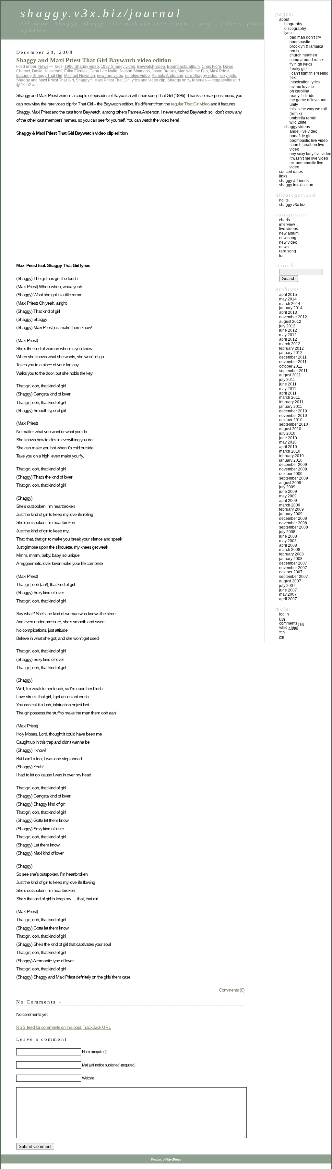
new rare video (110, 75)
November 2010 (293, 415)
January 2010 (290, 460)
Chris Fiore (211, 66)
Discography (295, 28)
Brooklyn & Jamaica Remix (306, 48)
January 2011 (290, 406)
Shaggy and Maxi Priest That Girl (45, 80)
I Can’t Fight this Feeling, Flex (309, 75)
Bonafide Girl (301, 136)
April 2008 (288, 545)
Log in (284, 614)
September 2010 (293, 424)
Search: (285, 265)
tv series (199, 80)
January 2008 (290, 558)
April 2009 (288, 500)
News (43, 66)
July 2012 (287, 326)
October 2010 (290, 420)
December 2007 (293, 563)
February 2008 (291, 554)
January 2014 (290, 308)
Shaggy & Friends (294, 180)
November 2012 (293, 317)
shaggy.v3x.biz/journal (101, 13)
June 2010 (288, 438)
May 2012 (288, 335)
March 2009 (289, 505)
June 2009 (288, 491)
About (284, 19)
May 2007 (288, 594)
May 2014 (288, 299)
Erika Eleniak (76, 71)
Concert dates (291, 171)
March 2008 (289, 549)
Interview (287, 224)
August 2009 (290, 483)
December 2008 (293, 518)
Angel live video (303, 131)
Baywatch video (151, 66)
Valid (288, 627)
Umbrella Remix (303, 118)
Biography (293, 24)
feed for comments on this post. (49, 1027)
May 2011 (287, 388)
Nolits (284, 200)
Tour (282, 255)
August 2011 (290, 375)
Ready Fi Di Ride (302, 95)
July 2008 (287, 532)
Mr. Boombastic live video (306, 165)
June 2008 (288, 536)
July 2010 (287, 433)
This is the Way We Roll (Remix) (308, 111)
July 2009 (287, 487)
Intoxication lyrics (305, 82)
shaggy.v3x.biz (292, 204)
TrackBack (97, 1027)
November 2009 (293, 469)
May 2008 (288, 541)
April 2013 (288, 312)
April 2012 (288, 339)
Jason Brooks (164, 71)
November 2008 (293, 523)
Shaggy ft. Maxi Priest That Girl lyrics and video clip (120, 80)
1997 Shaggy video (118, 66)
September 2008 (293, 527)
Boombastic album (183, 66)
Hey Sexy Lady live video (310, 154)
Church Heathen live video (307, 147)
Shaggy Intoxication (296, 185)
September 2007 (293, 576)
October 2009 (290, 473)
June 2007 (288, 590)
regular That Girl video (190, 103)
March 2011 (289, 397)
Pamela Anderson (167, 75)
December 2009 (293, 464)
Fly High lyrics (301, 64)
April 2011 (288, 393)
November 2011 (293, 361)
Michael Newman (79, 75)
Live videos (288, 228)
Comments (291, 623)
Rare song (287, 251)
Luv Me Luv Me (302, 86)
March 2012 (289, 344)
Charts (284, 220)
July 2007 (287, 585)
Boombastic (300, 42)
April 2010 (288, 446)
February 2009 (291, 509)
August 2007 (290, 581)
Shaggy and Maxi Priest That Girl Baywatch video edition (93, 60)
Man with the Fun (193, 71)
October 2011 (290, 366)
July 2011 (287, 379)
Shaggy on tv (178, 80)
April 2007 (288, 599)
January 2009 (290, 514)
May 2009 (288, 496)
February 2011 (291, 402)
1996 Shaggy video (82, 66)
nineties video (137, 75)
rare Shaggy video (201, 75)
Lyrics (288, 32)
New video (288, 242)
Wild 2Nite (298, 122)
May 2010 (288, 442)
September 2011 (293, 371)
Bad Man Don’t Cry (305, 37)
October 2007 (290, 572)
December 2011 (293, 357)
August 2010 (290, 429)
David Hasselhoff (47, 71)
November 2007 (293, 568)
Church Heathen (303, 55)
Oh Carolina (299, 91)
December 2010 (293, 411)
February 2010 (291, 456)
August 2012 (290, 321)
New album (289, 233)
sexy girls (227, 75)
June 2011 (288, 384)
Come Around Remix (307, 59)
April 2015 (288, 294)
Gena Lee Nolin (103, 71)
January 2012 (290, 352)
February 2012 (291, 348)
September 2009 (293, 478)
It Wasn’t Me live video (309, 158)
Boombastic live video (309, 140)
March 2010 (289, 451)
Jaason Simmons (134, 71)
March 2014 (289, 303)
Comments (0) (231, 989)
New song (287, 238)
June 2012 (288, 330)
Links (283, 176)
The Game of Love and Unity (308, 102)
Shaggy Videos (297, 127)
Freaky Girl (298, 69)
